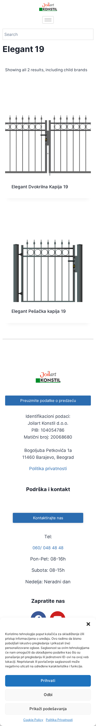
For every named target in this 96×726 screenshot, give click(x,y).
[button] (88, 624)
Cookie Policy (33, 720)
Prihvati (48, 680)
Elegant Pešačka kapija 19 (39, 311)
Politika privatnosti (48, 468)
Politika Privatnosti (59, 720)
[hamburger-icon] (48, 20)
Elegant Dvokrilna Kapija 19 (40, 186)
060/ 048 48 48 (48, 547)
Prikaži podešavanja (48, 708)
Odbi (48, 694)
